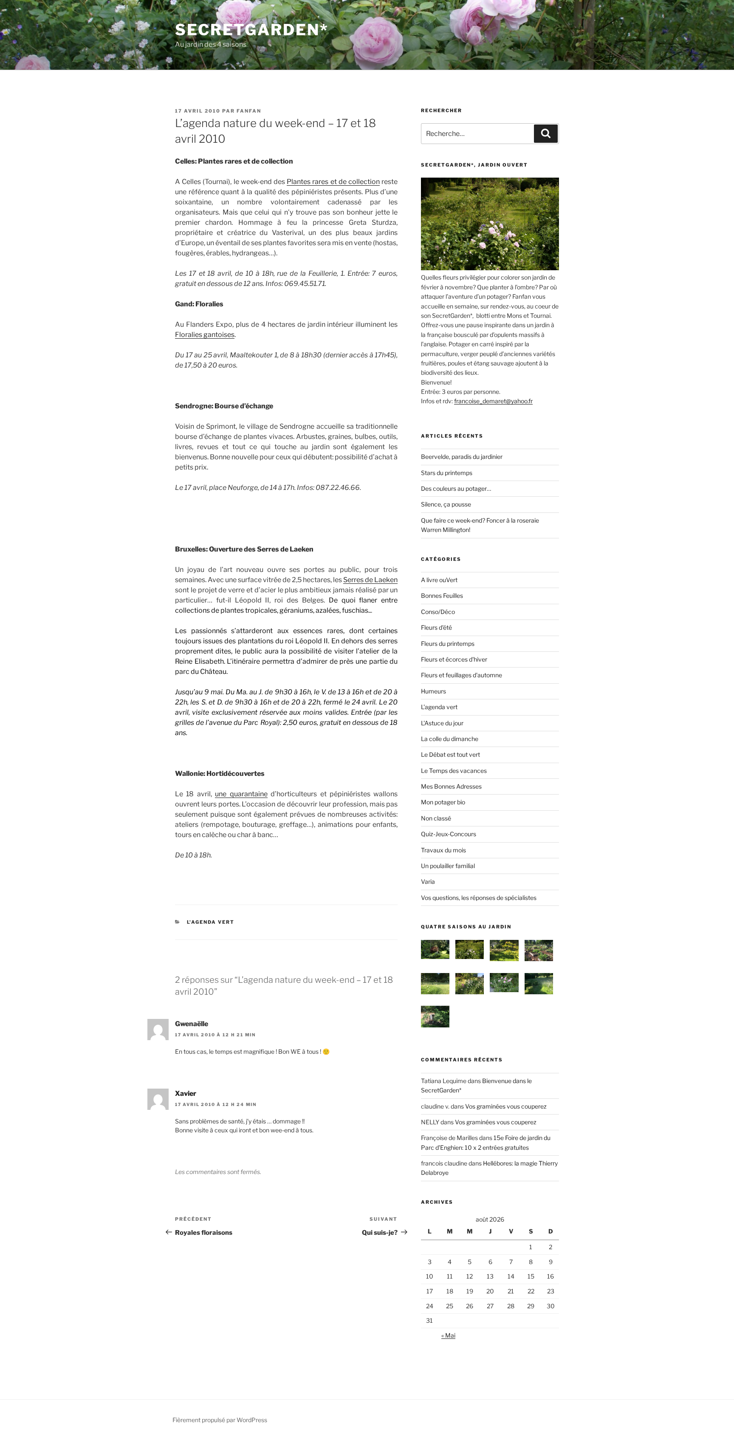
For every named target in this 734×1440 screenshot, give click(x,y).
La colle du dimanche (449, 738)
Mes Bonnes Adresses (451, 786)
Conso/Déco (438, 611)
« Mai (448, 1335)
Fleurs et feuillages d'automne (461, 675)
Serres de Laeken (370, 580)
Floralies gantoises (204, 335)
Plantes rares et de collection (333, 182)
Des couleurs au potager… (456, 488)
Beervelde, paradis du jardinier (462, 456)
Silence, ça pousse (446, 504)
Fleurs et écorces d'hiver (454, 659)
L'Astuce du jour (442, 723)
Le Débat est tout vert (450, 754)
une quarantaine (241, 794)
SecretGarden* (251, 29)
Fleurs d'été (436, 627)
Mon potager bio (443, 802)
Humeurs (433, 691)
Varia (428, 881)
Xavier (185, 1093)
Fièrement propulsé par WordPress (219, 1419)
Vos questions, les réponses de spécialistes (478, 897)
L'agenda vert (211, 922)
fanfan (249, 111)
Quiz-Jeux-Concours (448, 833)
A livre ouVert (439, 579)
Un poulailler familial (448, 865)
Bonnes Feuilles (442, 595)
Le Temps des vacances (454, 770)
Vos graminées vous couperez (506, 1106)
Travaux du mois (443, 850)
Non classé (436, 818)
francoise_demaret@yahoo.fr (493, 401)
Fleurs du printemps (447, 643)
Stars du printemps (446, 472)
